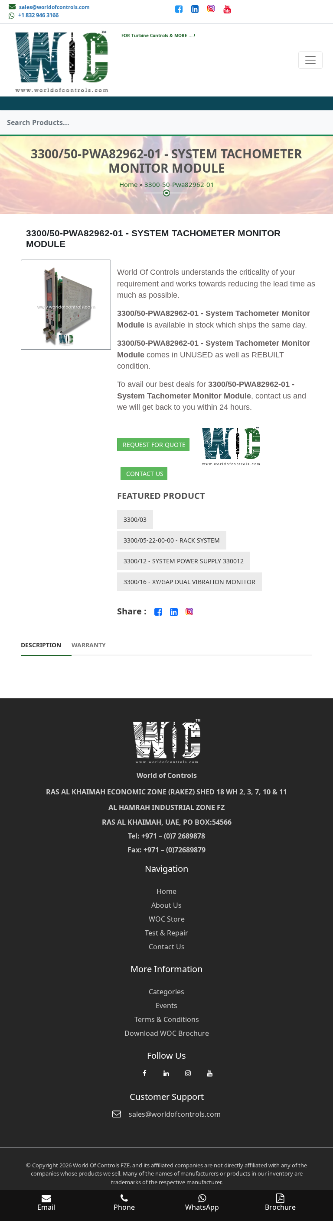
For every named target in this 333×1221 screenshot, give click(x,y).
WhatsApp (202, 1207)
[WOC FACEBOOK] (144, 1077)
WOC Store (167, 919)
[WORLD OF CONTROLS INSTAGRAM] (212, 8)
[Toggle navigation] (310, 60)
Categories (166, 991)
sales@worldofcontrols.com (54, 7)
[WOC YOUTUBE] (209, 1077)
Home (128, 184)
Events (166, 1005)
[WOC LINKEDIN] (166, 1077)
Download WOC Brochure (166, 1033)
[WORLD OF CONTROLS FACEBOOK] (180, 8)
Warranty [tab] (89, 645)
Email (46, 1207)
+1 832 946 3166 (38, 15)
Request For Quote (154, 444)
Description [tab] (41, 645)
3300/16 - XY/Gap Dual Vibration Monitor (189, 582)
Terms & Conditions (166, 1019)
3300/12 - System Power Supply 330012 (184, 561)
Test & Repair (166, 933)
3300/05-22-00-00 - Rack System (172, 540)
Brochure (280, 1207)
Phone (124, 1207)
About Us (166, 905)
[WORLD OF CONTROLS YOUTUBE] (227, 8)
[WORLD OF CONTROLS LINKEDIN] (196, 8)
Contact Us (144, 473)
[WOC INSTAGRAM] (187, 1077)
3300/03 (135, 519)
